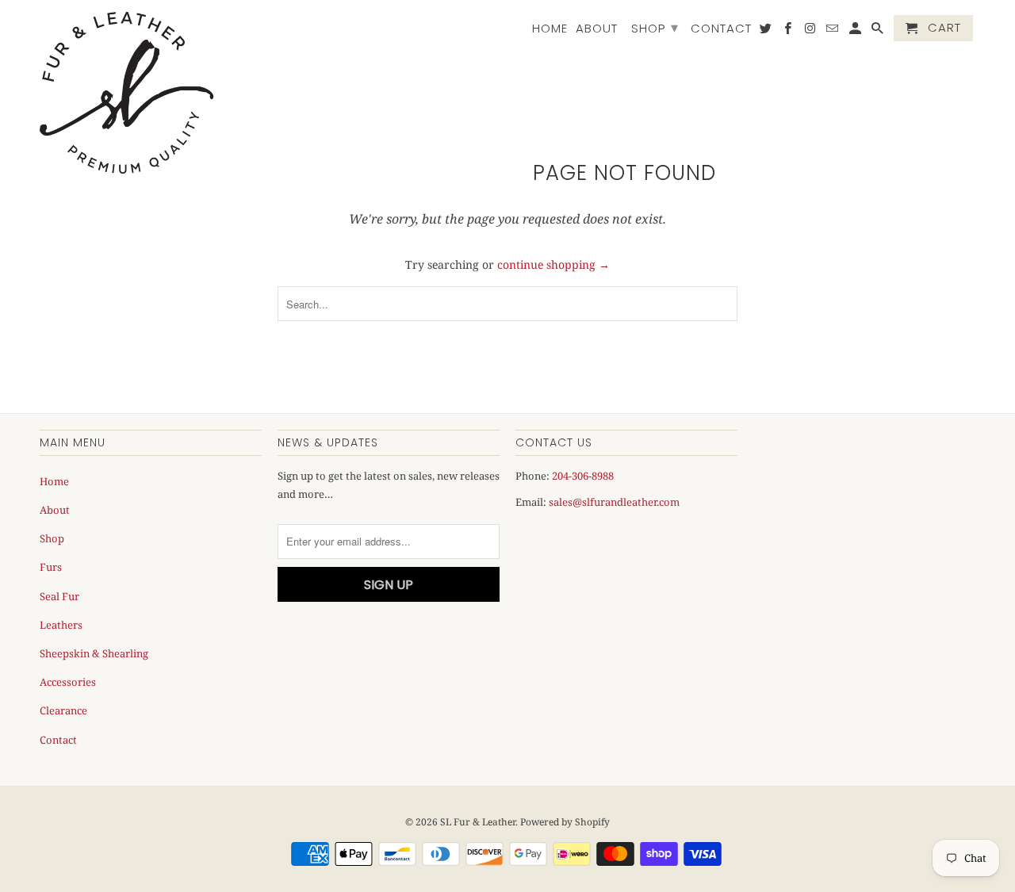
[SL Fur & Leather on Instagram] (811, 31)
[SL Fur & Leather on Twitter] (767, 31)
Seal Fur (59, 596)
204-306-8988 (583, 476)
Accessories (68, 682)
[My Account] (856, 31)
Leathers (61, 625)
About (597, 28)
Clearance (63, 710)
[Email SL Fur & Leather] (833, 31)
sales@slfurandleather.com (614, 502)
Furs (51, 567)
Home (550, 28)
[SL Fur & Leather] (127, 93)
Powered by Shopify (565, 822)
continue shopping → (553, 264)
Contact (721, 28)
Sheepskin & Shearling (94, 653)
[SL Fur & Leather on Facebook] (789, 31)
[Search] (878, 31)
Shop (655, 27)
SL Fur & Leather (477, 822)
